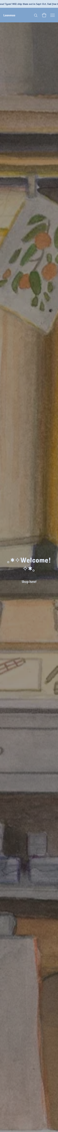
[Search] (36, 15)
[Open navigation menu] (52, 15)
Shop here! (29, 582)
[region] (29, 4)
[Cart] (44, 15)
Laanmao (9, 15)
